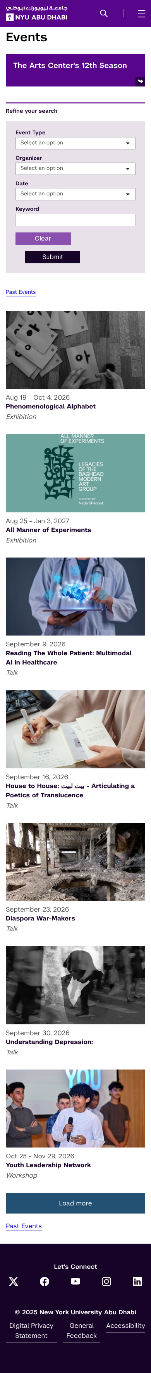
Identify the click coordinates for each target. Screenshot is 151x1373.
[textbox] (75, 143)
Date (21, 183)
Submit (53, 257)
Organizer (28, 158)
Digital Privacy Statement (31, 1330)
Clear (43, 238)
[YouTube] (75, 1282)
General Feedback (82, 1330)
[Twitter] (13, 1282)
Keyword (27, 209)
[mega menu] (139, 13)
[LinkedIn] (137, 1282)
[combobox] (75, 143)
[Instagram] (106, 1282)
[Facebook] (44, 1282)
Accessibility (125, 1325)
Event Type (30, 133)
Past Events (21, 292)
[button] (104, 14)
